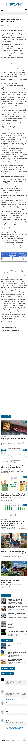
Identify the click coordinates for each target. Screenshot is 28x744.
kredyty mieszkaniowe (10, 327)
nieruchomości (15, 330)
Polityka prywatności (14, 741)
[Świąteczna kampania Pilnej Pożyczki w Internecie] (2, 691)
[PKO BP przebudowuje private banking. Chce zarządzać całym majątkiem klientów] (3, 623)
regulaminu (13, 740)
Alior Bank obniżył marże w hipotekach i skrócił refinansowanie (13, 439)
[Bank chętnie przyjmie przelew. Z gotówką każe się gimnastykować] (3, 601)
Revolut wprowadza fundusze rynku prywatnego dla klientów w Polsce (15, 708)
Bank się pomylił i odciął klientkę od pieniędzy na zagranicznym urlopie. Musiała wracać (16, 615)
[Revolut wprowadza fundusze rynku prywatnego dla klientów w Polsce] (2, 703)
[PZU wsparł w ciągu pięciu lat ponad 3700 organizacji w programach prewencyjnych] (14, 540)
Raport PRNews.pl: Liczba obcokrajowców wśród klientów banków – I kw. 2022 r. (17, 652)
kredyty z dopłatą (6, 330)
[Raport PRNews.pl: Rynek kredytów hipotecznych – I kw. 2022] (3, 661)
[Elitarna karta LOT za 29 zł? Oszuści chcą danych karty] (3, 608)
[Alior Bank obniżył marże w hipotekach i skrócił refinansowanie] (14, 427)
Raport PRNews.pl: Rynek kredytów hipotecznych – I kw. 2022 (16, 660)
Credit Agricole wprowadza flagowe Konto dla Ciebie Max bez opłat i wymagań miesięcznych (15, 686)
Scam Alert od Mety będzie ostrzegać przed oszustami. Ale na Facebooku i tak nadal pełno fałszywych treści (17, 631)
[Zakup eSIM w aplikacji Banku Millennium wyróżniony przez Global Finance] (2, 712)
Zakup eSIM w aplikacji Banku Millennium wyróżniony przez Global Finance (15, 716)
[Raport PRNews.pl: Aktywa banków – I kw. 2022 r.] (3, 646)
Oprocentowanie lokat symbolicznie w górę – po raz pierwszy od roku (13, 466)
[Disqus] (14, 354)
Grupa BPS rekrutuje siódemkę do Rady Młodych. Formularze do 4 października (13, 494)
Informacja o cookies (21, 740)
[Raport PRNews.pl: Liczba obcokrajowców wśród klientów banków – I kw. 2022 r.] (3, 653)
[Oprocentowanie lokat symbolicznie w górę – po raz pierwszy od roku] (14, 455)
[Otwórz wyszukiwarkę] (26, 10)
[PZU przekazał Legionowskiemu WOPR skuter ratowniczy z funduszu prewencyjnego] (14, 568)
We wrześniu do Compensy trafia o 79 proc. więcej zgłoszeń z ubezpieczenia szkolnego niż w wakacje (13, 523)
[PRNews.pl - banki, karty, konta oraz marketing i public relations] (14, 4)
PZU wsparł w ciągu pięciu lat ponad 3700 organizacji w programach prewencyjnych (13, 552)
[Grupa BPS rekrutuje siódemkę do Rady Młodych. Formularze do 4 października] (14, 483)
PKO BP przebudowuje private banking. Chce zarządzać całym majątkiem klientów (17, 623)
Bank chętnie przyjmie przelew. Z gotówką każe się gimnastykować (15, 600)
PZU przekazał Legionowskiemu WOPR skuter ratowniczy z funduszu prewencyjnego (13, 580)
